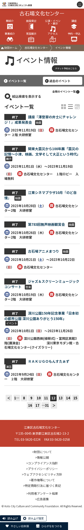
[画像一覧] (63, 106)
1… (16, 398)
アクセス (53, 33)
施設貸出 (31, 21)
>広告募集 (42, 499)
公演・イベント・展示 (53, 22)
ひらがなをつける (51, 526)
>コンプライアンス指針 (42, 463)
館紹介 (10, 21)
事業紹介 (10, 33)
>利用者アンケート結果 (42, 493)
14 (68, 398)
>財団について (42, 452)
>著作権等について (42, 480)
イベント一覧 (17, 81)
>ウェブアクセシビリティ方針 (42, 474)
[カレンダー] (77, 106)
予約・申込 (74, 33)
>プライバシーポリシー (42, 469)
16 (30, 405)
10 (38, 398)
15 (75, 398)
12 (53, 398)
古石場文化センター (36, 47)
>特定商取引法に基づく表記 (42, 485)
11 (46, 398)
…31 (45, 405)
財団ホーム (10, 47)
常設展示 (31, 33)
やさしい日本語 (20, 526)
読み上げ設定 (36, 518)
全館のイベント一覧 (64, 91)
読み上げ (13, 518)
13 (60, 398)
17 (37, 405)
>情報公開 (42, 457)
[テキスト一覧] (70, 106)
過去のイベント (59, 81)
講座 (74, 21)
